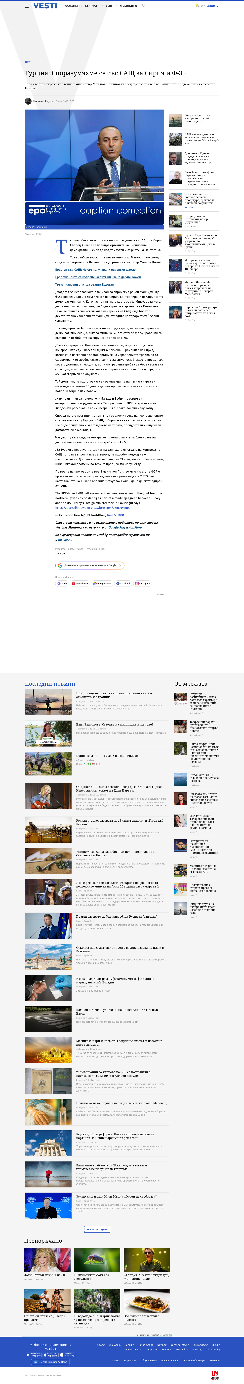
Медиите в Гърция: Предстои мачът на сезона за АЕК (203, 869)
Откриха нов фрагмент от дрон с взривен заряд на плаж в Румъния (120, 949)
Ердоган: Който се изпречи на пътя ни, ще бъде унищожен (98, 277)
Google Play (116, 527)
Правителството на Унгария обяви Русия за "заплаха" (116, 916)
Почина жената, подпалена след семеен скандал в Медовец (121, 1103)
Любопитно (128, 5)
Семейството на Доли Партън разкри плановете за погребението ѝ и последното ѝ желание (200, 178)
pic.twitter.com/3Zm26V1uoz (110, 508)
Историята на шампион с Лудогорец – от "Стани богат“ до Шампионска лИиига (204, 847)
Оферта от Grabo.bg (85, 760)
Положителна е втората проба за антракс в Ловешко (203, 888)
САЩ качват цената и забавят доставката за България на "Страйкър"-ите (202, 138)
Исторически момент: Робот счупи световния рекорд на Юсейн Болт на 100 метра (202, 264)
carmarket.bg (190, 226)
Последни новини (50, 683)
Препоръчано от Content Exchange (152, 1335)
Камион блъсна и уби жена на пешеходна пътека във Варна (117, 1011)
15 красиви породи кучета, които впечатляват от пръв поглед (204, 726)
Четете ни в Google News (53, 1362)
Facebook (125, 583)
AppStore (135, 527)
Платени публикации (194, 1360)
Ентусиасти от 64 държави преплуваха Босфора (204, 778)
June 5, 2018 (115, 515)
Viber (64, 583)
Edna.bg (197, 1349)
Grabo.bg (167, 1349)
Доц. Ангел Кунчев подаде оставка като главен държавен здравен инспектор (198, 157)
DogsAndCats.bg (179, 1344)
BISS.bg (216, 1344)
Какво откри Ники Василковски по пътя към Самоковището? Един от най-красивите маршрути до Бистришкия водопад (204, 753)
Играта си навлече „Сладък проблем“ (44, 1317)
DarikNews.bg (145, 1344)
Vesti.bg (45, 6)
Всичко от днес (97, 1229)
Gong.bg (129, 1344)
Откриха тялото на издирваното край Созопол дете (197, 118)
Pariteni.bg (182, 1349)
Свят (109, 5)
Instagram (65, 540)
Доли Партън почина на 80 (44, 1275)
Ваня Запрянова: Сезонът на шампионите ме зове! (114, 724)
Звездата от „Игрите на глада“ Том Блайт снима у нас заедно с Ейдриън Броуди (204, 798)
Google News (104, 583)
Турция (61, 553)
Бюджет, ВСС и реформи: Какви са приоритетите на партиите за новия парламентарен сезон (115, 1136)
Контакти (215, 1360)
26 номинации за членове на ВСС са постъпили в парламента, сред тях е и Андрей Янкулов (113, 1074)
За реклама (130, 1360)
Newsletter (82, 583)
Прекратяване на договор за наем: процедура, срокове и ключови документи (199, 198)
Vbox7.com (115, 1344)
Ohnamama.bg (133, 1349)
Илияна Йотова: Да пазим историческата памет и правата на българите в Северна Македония (199, 288)
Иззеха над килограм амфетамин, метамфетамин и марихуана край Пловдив (115, 980)
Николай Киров (43, 101)
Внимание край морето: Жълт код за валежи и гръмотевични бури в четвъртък (111, 1167)
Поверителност (169, 1360)
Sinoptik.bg (151, 1349)
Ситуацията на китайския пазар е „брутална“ (197, 219)
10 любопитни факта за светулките (91, 1276)
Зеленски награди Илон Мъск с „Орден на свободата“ (116, 1196)
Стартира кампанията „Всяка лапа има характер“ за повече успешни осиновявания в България (203, 701)
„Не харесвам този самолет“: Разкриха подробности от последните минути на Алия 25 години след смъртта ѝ (117, 884)
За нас (115, 1360)
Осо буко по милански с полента (141, 1317)
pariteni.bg (189, 207)
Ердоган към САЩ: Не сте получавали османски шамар (95, 270)
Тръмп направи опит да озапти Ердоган (84, 284)
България (91, 5)
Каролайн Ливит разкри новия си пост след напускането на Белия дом (201, 311)
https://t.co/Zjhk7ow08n (72, 508)
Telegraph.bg (212, 1349)
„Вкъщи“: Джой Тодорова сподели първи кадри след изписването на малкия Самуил (202, 822)
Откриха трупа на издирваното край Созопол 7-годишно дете (202, 908)
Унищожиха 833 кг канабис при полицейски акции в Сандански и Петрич (116, 853)
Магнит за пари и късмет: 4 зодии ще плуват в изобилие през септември (119, 1042)
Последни (70, 5)
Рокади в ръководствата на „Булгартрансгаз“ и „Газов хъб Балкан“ (119, 822)
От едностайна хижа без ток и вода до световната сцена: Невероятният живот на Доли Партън (119, 788)
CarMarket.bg (200, 1344)
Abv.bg (101, 1344)
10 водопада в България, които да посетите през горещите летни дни (97, 1319)
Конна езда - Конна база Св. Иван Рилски (107, 756)
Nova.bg (161, 1344)
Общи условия (149, 1360)
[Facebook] (220, 1364)
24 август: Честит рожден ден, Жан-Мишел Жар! (146, 1276)
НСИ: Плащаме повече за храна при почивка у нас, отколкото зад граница (115, 695)
